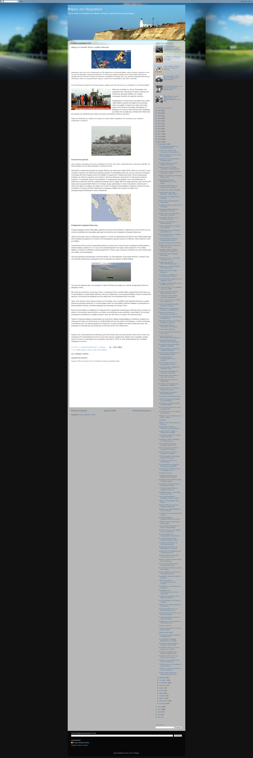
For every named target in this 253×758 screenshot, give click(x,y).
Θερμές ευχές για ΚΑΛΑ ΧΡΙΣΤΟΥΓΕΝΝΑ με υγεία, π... (169, 262)
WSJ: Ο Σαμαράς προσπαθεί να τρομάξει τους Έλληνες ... (169, 448)
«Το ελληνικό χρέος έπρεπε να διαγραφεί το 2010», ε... (168, 488)
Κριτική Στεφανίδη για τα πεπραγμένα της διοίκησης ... (169, 325)
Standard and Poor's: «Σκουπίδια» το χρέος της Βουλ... (170, 493)
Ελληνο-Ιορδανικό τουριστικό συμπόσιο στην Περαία (168, 452)
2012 (159, 709)
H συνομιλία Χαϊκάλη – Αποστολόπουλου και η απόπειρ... (167, 358)
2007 (159, 717)
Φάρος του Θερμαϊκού (85, 9)
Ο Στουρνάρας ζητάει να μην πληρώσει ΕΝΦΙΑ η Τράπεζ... (169, 539)
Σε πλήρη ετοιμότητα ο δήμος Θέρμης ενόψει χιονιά (168, 163)
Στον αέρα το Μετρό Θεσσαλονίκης (170, 396)
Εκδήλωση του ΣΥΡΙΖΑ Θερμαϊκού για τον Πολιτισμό (169, 509)
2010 (159, 714)
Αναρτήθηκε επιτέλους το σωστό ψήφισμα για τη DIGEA (169, 648)
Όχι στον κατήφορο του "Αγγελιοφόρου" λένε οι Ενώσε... (169, 535)
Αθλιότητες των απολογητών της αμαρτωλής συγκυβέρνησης (169, 309)
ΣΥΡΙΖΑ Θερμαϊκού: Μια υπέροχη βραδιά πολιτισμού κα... (169, 457)
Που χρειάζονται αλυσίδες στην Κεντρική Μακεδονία (168, 147)
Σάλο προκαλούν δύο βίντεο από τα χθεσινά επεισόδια (170, 613)
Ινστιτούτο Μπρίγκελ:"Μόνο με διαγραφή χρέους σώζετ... (168, 239)
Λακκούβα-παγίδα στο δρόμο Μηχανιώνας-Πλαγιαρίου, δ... (168, 250)
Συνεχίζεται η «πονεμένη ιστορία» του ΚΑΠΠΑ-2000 (169, 404)
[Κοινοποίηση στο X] (117, 347)
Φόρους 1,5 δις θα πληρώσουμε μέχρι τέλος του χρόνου (169, 214)
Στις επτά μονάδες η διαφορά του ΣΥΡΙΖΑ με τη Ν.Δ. (169, 367)
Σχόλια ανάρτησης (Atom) (87, 414)
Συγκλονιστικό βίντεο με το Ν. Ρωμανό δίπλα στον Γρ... (168, 609)
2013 (159, 707)
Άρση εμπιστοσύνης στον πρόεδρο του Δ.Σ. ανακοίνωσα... (170, 530)
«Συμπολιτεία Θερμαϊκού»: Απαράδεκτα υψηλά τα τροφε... (169, 497)
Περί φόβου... (163, 420)
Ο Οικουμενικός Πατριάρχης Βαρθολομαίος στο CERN (167, 639)
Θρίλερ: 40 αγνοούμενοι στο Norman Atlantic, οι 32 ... (170, 176)
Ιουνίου (161, 690)
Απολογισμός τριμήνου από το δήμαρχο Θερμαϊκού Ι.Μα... (168, 652)
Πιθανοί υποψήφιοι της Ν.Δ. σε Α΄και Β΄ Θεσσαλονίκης (170, 155)
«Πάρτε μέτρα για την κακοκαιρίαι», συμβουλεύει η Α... (170, 231)
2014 (159, 142)
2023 (159, 118)
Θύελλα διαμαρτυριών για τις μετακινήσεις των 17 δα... (168, 363)
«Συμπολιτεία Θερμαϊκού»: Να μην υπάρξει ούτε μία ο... (169, 435)
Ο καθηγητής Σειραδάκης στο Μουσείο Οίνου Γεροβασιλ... (168, 186)
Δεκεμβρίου (163, 144)
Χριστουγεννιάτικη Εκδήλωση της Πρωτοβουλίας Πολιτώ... (169, 353)
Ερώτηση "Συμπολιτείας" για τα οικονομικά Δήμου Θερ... (168, 564)
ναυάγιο (89, 350)
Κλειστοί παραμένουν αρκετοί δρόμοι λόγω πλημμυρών (170, 560)
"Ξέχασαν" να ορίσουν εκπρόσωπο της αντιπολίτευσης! (170, 669)
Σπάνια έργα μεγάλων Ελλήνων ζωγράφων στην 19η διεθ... (168, 644)
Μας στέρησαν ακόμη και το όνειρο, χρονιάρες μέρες (170, 408)
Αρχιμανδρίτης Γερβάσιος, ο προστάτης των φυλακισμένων (169, 427)
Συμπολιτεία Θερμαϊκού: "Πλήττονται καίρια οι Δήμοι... (170, 628)
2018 (159, 131)
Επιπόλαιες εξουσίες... (166, 473)
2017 (159, 134)
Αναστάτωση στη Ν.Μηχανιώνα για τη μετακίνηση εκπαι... (170, 551)
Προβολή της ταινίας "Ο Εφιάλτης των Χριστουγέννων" (169, 440)
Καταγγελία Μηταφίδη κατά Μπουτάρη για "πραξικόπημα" (169, 341)
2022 (159, 121)
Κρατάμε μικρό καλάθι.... (166, 632)
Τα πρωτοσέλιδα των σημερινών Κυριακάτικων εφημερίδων (169, 465)
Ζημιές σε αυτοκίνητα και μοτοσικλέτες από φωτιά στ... (169, 313)
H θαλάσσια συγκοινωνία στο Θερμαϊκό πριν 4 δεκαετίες (168, 476)
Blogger (136, 753)
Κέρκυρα (83, 350)
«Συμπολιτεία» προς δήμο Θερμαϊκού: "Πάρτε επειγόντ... (169, 193)
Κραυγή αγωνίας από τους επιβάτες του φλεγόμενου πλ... (170, 235)
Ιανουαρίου (163, 703)
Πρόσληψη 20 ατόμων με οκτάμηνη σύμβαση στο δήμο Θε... (170, 321)
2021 (159, 123)
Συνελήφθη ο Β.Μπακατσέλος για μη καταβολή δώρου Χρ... (170, 283)
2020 (159, 126)
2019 (159, 129)
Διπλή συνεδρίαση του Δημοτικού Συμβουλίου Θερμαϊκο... (169, 349)
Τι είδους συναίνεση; (165, 625)
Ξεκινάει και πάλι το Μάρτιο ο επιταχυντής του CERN (168, 431)
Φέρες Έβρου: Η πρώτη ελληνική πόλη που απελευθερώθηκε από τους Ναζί (172, 99)
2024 (159, 116)
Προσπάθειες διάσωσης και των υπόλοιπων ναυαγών (169, 218)
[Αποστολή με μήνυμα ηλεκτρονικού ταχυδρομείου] (114, 347)
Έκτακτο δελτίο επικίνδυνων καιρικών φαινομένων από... (168, 673)
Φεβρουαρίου (163, 701)
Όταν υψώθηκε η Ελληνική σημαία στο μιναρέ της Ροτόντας (172, 68)
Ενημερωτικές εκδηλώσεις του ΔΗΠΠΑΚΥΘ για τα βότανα (168, 547)
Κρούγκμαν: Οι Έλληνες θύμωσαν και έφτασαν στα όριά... (169, 484)
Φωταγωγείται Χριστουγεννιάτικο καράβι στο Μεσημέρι (169, 345)
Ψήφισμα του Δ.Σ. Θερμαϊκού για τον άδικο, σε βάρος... (170, 416)
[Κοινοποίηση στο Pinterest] (121, 347)
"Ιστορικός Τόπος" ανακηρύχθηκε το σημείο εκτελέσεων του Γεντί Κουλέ (172, 48)
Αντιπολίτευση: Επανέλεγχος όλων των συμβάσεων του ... (169, 469)
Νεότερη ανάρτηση (79, 411)
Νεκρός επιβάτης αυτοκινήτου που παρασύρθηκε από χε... (169, 572)
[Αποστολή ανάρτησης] (110, 347)
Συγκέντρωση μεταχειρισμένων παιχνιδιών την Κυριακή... (168, 372)
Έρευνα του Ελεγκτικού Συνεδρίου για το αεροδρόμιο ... (169, 399)
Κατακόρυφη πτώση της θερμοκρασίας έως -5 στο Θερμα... (167, 181)
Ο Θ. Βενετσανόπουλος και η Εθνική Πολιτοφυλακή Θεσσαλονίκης (173, 87)
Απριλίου (162, 696)
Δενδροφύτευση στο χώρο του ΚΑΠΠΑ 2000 (168, 380)
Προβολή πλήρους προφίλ (79, 745)
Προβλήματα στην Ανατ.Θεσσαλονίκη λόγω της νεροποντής (168, 592)
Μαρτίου (162, 698)
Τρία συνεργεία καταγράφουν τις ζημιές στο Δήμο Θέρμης (169, 526)
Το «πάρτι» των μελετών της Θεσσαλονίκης (168, 461)
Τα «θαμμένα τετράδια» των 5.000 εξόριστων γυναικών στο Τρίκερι (172, 58)
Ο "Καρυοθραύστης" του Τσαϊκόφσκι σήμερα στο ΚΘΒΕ (170, 288)
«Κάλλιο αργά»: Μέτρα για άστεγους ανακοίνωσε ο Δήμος (170, 172)
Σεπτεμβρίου (163, 682)
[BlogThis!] (116, 347)
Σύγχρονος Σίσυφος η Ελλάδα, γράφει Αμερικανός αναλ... (168, 292)
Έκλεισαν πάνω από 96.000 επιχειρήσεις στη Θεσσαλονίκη (169, 168)
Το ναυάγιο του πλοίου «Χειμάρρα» (170, 190)
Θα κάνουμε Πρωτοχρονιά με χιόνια (170, 243)
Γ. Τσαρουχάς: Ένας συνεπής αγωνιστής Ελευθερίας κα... (168, 296)
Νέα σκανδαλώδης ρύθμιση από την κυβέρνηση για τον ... (170, 279)
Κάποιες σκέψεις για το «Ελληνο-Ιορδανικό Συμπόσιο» (169, 388)
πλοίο (94, 350)
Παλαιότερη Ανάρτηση (141, 411)
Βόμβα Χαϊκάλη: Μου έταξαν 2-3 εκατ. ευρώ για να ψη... (169, 376)
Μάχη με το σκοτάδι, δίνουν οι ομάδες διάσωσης (168, 222)
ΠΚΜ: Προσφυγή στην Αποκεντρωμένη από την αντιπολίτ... (167, 582)
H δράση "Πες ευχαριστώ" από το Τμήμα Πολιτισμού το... (169, 596)
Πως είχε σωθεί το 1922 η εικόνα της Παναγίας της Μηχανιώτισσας (172, 78)
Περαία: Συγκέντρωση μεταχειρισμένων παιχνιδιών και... (170, 336)
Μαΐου (161, 693)
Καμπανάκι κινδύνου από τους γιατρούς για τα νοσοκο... (168, 656)
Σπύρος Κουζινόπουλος (81, 742)
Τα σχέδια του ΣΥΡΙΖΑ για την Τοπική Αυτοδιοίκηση (168, 543)
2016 (159, 136)
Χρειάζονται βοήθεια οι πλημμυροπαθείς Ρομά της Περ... (170, 518)
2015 (159, 139)
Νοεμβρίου (162, 677)
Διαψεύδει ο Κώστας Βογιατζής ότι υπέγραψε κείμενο (169, 159)
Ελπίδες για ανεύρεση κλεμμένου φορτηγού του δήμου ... (169, 304)
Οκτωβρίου (163, 680)
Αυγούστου (163, 685)
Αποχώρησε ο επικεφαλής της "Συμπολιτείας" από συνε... (168, 275)
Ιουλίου (161, 688)
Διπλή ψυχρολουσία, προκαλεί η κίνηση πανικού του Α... (169, 556)
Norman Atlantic (102, 350)
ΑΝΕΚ (78, 350)
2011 (159, 712)
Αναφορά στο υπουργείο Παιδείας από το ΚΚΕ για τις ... (169, 267)
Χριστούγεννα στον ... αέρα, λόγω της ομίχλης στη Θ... (169, 258)
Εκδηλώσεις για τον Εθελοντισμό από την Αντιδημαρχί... (169, 660)
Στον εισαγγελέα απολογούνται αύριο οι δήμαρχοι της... (170, 317)
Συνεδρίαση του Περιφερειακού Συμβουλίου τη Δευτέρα (168, 384)
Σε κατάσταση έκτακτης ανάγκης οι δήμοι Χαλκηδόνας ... (170, 618)
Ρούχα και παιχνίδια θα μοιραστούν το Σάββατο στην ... (170, 635)
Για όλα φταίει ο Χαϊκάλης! (167, 329)
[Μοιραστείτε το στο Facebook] (119, 347)
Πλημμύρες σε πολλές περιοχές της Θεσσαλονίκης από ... (170, 622)
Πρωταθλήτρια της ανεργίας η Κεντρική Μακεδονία (168, 393)
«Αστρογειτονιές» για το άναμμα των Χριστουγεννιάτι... (170, 665)
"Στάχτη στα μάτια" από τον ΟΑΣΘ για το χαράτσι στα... (169, 300)
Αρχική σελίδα (110, 411)
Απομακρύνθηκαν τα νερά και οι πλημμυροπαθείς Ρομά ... (169, 505)
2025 (159, 113)
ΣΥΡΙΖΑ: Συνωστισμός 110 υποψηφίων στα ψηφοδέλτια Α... (169, 151)
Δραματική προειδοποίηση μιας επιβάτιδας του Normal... (168, 210)
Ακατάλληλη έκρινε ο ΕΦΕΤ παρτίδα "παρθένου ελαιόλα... (170, 480)
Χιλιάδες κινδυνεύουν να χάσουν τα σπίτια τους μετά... (170, 246)
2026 (159, 110)
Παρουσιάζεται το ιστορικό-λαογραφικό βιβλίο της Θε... (168, 444)
